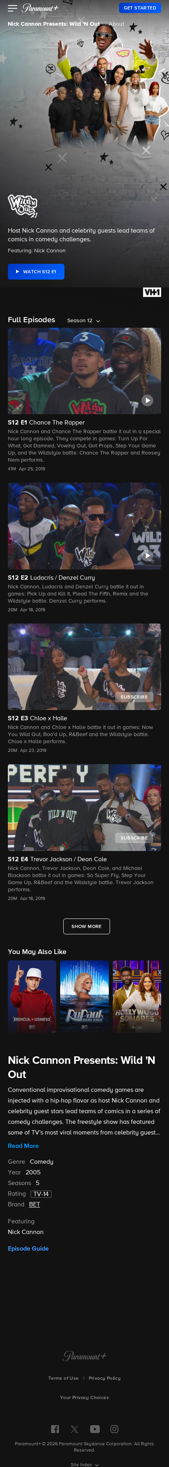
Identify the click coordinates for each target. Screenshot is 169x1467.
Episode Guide (28, 1248)
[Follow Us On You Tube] (95, 1429)
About (116, 24)
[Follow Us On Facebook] (55, 1429)
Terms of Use (63, 1378)
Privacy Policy (105, 1378)
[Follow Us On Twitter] (74, 1428)
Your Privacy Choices (84, 1398)
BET (34, 1205)
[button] (13, 9)
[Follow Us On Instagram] (114, 1429)
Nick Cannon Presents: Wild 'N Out (53, 24)
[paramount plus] (40, 8)
